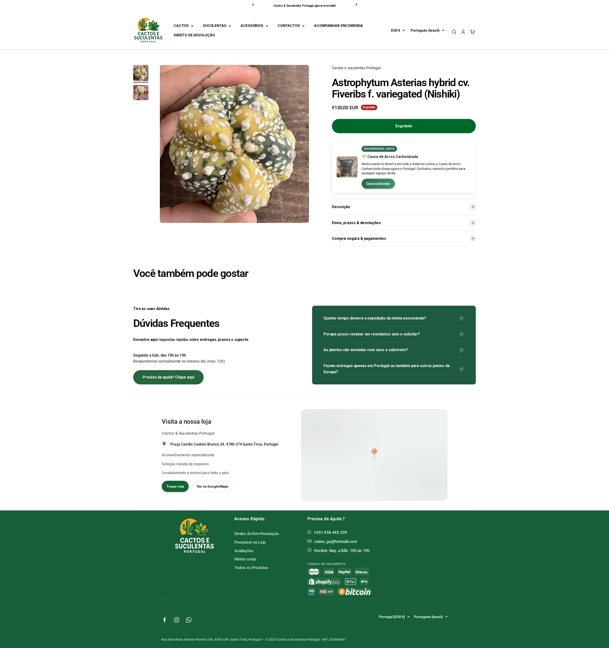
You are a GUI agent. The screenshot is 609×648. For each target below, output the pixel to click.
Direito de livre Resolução (256, 533)
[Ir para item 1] (140, 74)
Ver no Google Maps (212, 486)
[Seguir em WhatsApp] (189, 620)
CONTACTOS (289, 26)
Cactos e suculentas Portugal (356, 68)
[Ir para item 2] (140, 93)
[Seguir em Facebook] (164, 620)
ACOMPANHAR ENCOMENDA (338, 26)
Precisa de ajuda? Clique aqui (168, 377)
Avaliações (243, 550)
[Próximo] (357, 4)
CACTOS (181, 26)
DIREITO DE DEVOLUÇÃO (194, 35)
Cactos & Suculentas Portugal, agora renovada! (304, 5)
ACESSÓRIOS (252, 26)
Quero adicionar (378, 184)
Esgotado (403, 126)
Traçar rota (175, 486)
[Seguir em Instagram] (176, 620)
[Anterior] (253, 4)
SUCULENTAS (214, 26)
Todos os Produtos (251, 567)
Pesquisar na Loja (249, 542)
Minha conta (245, 559)
